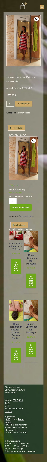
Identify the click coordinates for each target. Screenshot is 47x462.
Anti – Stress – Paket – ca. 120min (16, 246)
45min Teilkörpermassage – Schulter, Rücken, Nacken (16, 331)
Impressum (10, 416)
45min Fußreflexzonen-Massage (31, 259)
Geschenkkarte (23, 113)
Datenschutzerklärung (16, 432)
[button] (42, 7)
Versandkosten (15, 192)
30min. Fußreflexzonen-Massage (31, 328)
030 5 (15, 400)
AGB (8, 419)
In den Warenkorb (24, 104)
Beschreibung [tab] (16, 127)
